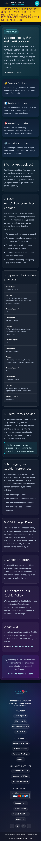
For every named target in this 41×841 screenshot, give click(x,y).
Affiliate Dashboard (20, 781)
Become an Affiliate (21, 776)
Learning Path (20, 716)
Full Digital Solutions (24, 838)
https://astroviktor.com (22, 646)
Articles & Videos (20, 748)
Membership (20, 721)
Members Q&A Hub (20, 771)
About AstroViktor (20, 743)
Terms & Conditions (20, 814)
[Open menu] (37, 3)
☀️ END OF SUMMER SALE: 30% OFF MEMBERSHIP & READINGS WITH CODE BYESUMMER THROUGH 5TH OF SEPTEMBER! (20, 14)
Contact (20, 759)
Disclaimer (20, 819)
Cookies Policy (20, 803)
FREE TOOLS (20, 732)
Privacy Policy (20, 808)
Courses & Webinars (20, 726)
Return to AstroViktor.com (20, 674)
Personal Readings (20, 754)
